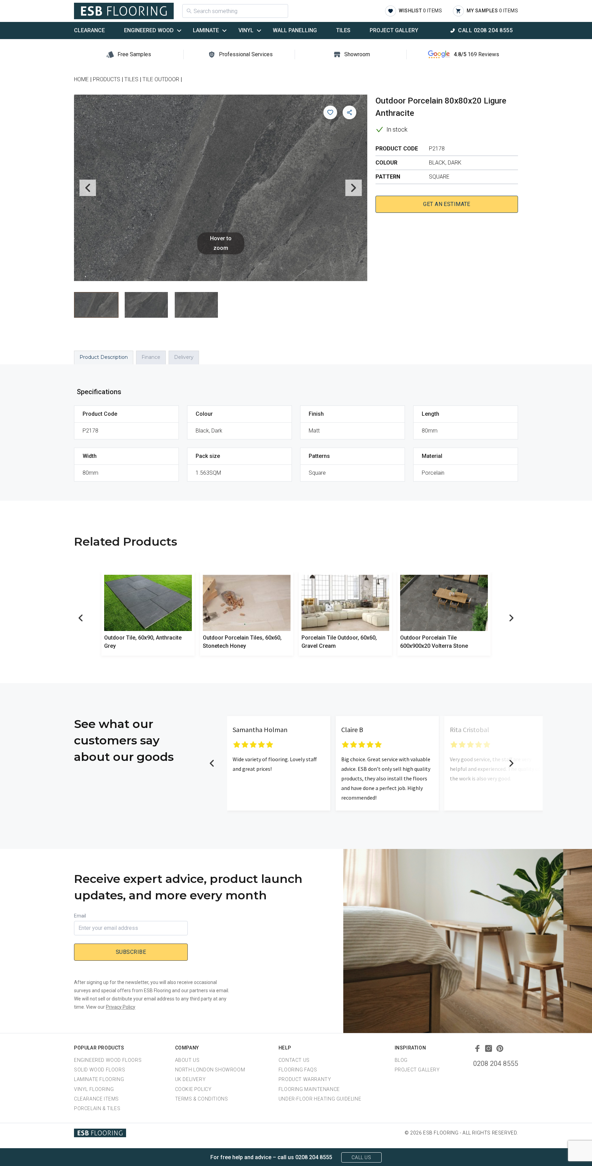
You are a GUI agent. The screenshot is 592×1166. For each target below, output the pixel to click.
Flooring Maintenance (309, 1089)
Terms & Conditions (201, 1099)
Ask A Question (549, 1148)
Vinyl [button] (246, 30)
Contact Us (294, 1060)
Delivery (184, 357)
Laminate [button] (206, 30)
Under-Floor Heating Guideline (320, 1099)
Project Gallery (394, 30)
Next (353, 188)
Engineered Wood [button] (149, 30)
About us (187, 1060)
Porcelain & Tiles (97, 1108)
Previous (87, 188)
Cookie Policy (193, 1089)
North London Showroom (210, 1069)
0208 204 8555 (495, 1063)
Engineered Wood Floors (107, 1060)
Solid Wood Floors (99, 1069)
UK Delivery (190, 1079)
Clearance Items (96, 1099)
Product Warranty (305, 1079)
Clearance (89, 30)
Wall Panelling (295, 30)
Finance (150, 357)
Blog (401, 1060)
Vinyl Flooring (94, 1089)
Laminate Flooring (99, 1079)
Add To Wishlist (330, 112)
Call (485, 30)
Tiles (343, 30)
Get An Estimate (446, 204)
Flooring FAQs (298, 1069)
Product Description (103, 357)
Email (80, 916)
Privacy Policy (120, 1007)
